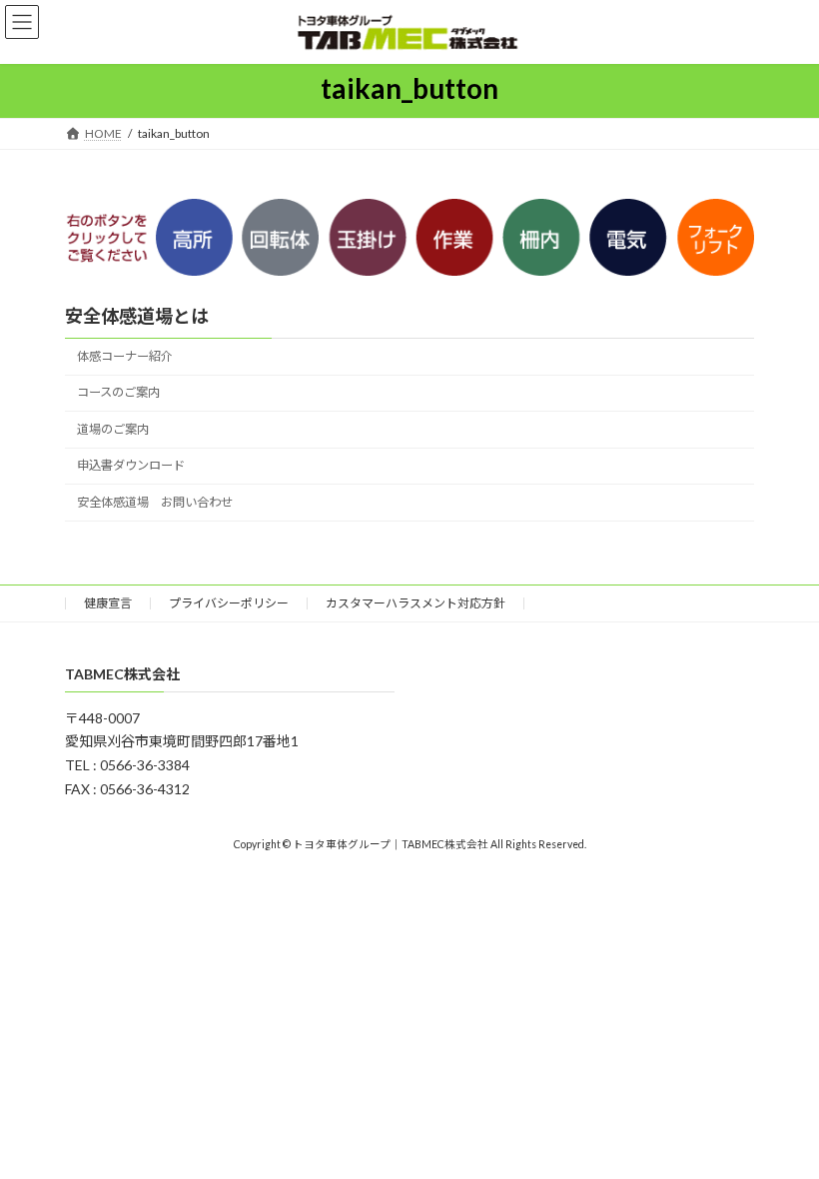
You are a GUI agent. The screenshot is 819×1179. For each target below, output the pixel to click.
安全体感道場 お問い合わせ (155, 502)
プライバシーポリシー (229, 602)
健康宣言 (108, 602)
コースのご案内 (118, 392)
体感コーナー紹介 (125, 356)
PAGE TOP (781, 1126)
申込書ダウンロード (131, 465)
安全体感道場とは (137, 316)
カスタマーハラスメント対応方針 (415, 602)
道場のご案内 (113, 429)
